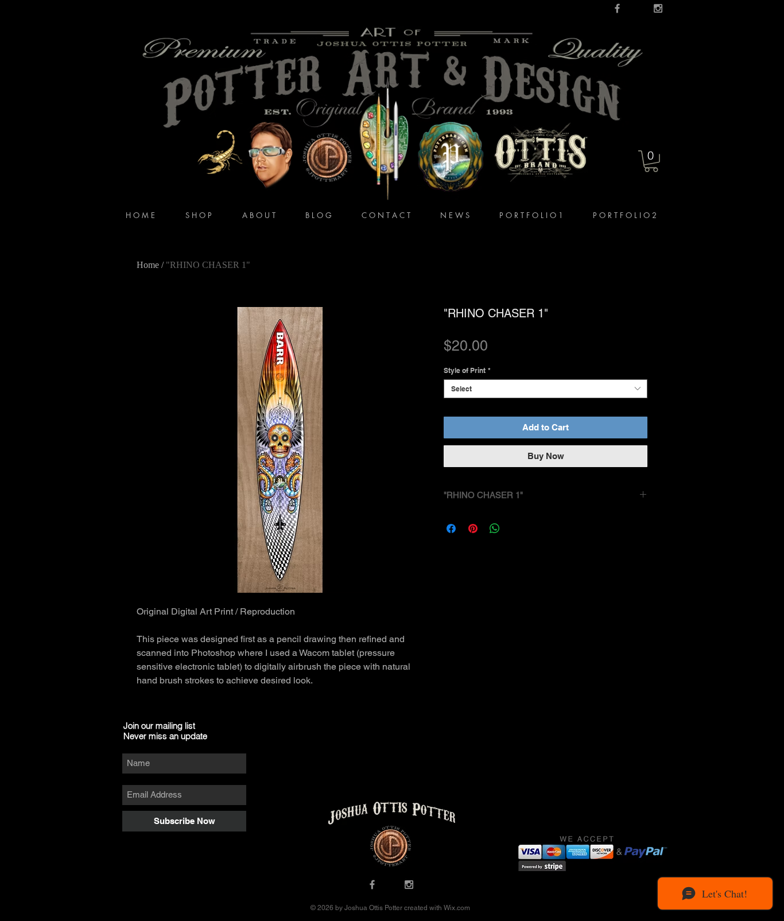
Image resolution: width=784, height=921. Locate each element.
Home (148, 265)
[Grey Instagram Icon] (658, 8)
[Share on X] (516, 528)
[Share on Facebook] (451, 528)
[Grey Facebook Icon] (617, 8)
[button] (651, 161)
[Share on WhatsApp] (495, 528)
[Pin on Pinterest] (473, 528)
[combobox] (545, 388)
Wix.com (456, 908)
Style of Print (467, 370)
